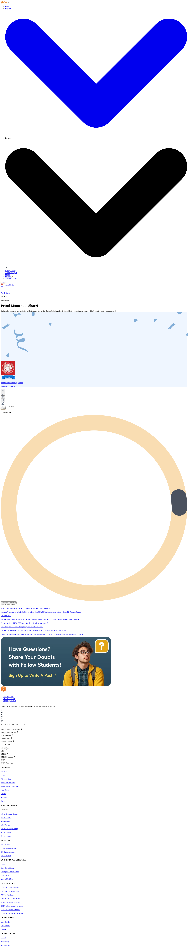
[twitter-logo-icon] (94, 714)
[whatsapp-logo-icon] (94, 721)
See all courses (6, 836)
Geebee (3, 929)
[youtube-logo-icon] (94, 712)
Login (3, 282)
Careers (3, 794)
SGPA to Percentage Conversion (12, 906)
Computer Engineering (9, 848)
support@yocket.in (9, 701)
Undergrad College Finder (10, 872)
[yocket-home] (3, 691)
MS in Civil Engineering (9, 829)
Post (3, 408)
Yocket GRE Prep (7, 879)
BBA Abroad (5, 845)
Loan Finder (5, 875)
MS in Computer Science (9, 814)
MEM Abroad (6, 818)
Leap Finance (5, 926)
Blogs (3, 864)
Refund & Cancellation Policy (11, 786)
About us (4, 771)
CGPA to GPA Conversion (10, 887)
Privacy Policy (6, 779)
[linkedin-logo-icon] (94, 719)
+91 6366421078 (9, 699)
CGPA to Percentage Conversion (12, 913)
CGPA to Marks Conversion (10, 910)
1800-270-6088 (8, 697)
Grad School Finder (7, 868)
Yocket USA (5, 797)
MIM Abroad (5, 825)
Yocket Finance (6, 945)
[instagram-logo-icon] (94, 717)
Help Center (5, 790)
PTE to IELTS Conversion (10, 891)
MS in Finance (6, 832)
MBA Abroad (5, 821)
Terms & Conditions (8, 783)
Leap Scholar (5, 922)
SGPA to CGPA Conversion (10, 902)
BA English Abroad (7, 852)
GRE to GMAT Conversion (10, 899)
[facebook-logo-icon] (94, 710)
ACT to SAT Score (7, 895)
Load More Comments (9, 602)
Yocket (3, 938)
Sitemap (3, 801)
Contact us (4, 775)
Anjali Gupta (5, 293)
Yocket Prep (5, 941)
